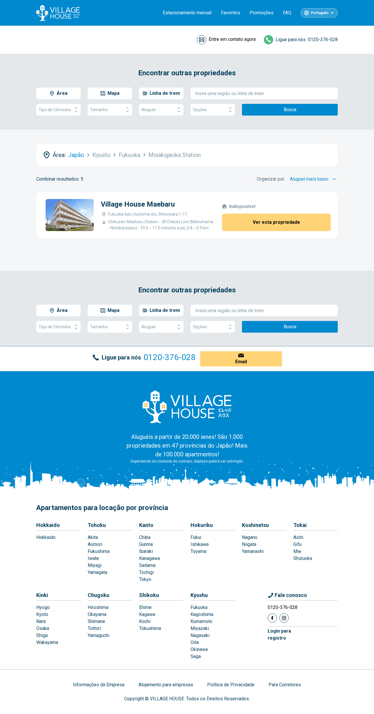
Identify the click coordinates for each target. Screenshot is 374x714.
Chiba (144, 537)
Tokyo (145, 579)
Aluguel (148, 109)
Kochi (144, 621)
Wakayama (47, 642)
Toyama (198, 551)
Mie (297, 551)
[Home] (187, 406)
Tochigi (146, 572)
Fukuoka (199, 607)
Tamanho (99, 109)
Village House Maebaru (138, 204)
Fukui (196, 537)
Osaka (42, 628)
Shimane (96, 621)
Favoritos (230, 12)
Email (241, 361)
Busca (290, 109)
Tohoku (97, 525)
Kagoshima (202, 614)
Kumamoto (201, 621)
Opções (200, 109)
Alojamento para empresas (165, 684)
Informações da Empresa (98, 684)
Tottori (94, 628)
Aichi (298, 537)
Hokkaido (48, 525)
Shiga (42, 635)
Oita (195, 642)
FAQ (287, 12)
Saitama (147, 565)
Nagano (249, 537)
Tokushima (150, 628)
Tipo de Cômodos (55, 109)
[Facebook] (272, 618)
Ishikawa (200, 544)
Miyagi (94, 565)
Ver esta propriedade (276, 222)
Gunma (146, 544)
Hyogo (43, 607)
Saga (196, 656)
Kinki (42, 595)
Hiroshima (98, 607)
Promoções (261, 12)
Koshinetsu (255, 525)
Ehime (145, 607)
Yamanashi (253, 551)
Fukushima (99, 551)
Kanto (146, 525)
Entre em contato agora (232, 39)
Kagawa (147, 614)
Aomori (95, 544)
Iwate (93, 558)
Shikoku (149, 595)
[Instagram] (284, 618)
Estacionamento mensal (187, 12)
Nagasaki (200, 635)
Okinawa (199, 649)
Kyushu (199, 595)
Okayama (97, 614)
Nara (41, 621)
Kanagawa (149, 558)
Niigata (249, 544)
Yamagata (97, 572)
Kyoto (42, 614)
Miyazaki (200, 628)
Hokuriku (202, 525)
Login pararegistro (279, 634)
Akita (93, 537)
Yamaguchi (98, 635)
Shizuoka (302, 558)
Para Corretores (285, 684)
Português (320, 13)
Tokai (300, 525)
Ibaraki (146, 551)
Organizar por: (271, 179)
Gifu (297, 544)
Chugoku (98, 595)
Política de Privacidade (230, 684)
